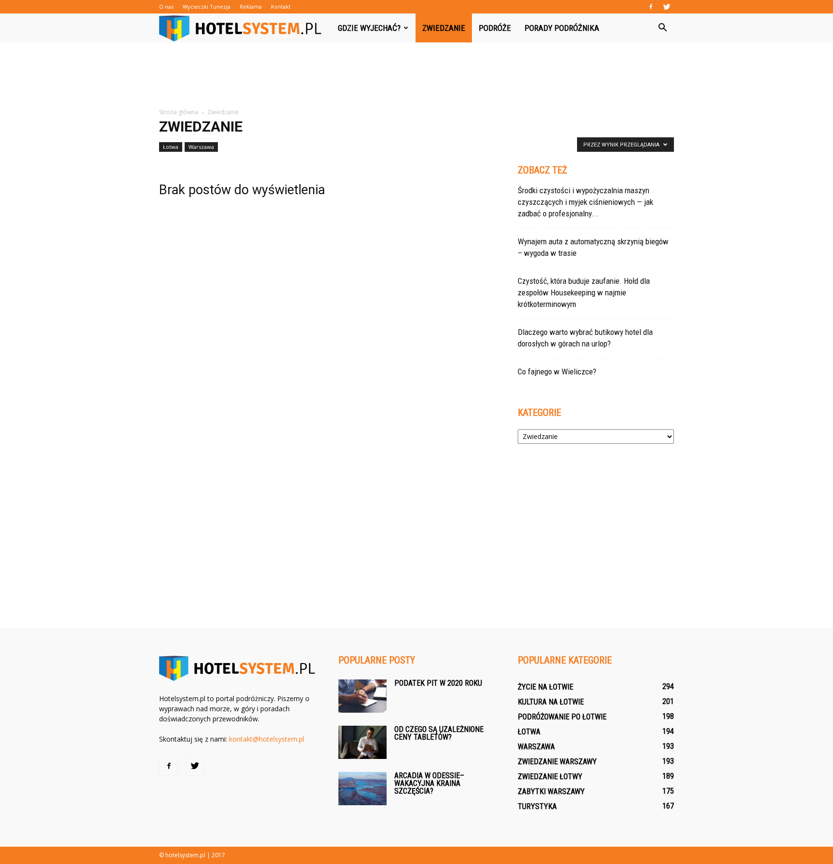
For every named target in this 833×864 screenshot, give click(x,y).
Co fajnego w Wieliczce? (557, 371)
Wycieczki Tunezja (206, 6)
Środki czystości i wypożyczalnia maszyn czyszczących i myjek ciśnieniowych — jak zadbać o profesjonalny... (585, 202)
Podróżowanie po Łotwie (562, 716)
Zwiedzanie (443, 28)
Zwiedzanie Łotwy (550, 776)
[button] (662, 28)
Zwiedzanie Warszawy (557, 761)
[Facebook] (651, 6)
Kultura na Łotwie (551, 701)
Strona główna (178, 112)
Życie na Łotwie (545, 686)
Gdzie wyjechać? (369, 28)
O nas (166, 6)
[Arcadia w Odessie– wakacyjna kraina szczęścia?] (362, 788)
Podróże (495, 28)
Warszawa (201, 146)
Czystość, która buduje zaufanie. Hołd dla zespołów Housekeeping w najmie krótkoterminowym (584, 292)
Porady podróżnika (561, 28)
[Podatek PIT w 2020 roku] (362, 696)
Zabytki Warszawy (551, 791)
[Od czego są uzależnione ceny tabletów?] (362, 742)
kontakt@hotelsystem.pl (266, 739)
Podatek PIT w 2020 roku (438, 683)
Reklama (251, 6)
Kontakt (281, 6)
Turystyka (537, 806)
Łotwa (170, 146)
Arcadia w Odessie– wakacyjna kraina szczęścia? (429, 783)
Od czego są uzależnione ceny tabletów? (439, 733)
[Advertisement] (416, 75)
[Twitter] (666, 6)
